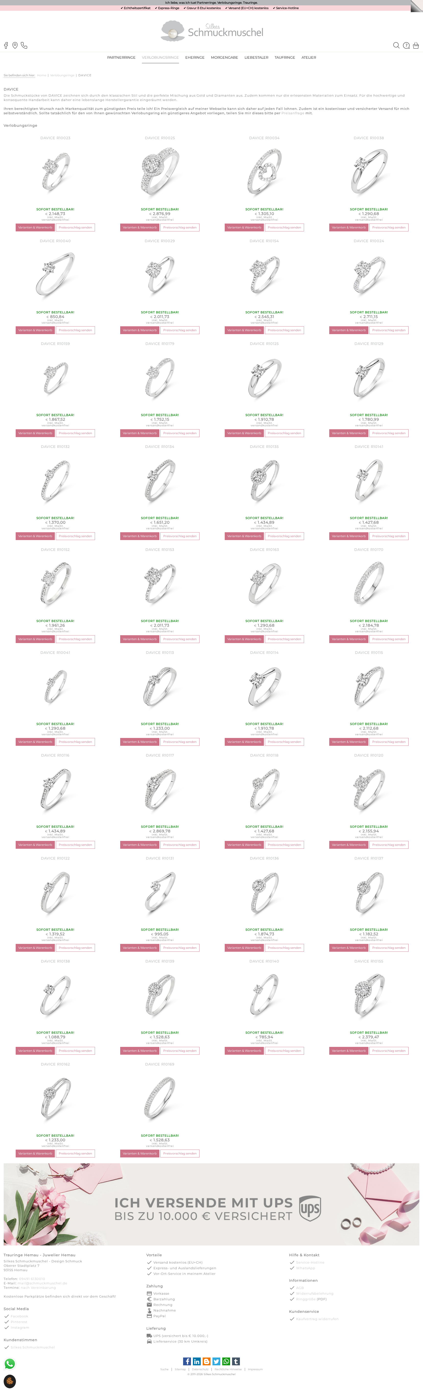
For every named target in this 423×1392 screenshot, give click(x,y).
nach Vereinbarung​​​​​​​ (38, 1288)
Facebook (19, 1316)
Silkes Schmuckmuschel (33, 1347)
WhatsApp (305, 1268)
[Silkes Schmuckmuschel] (211, 30)
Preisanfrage (293, 113)
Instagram (20, 1327)
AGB (300, 1288)
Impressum (255, 1369)
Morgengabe (224, 57)
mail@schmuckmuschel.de (42, 1283)
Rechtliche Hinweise (228, 1369)
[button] (9, 1383)
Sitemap (180, 1369)
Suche (164, 1369)
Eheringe (195, 57)
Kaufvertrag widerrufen (317, 1319)
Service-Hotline (287, 8)
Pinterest (19, 1322)
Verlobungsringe (62, 75)
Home (41, 75)
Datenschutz (200, 1369)
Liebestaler (256, 57)
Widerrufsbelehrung (315, 1293)
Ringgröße (306, 1299)
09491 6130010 (32, 1279)
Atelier (309, 57)
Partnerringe (121, 57)
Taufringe (285, 57)
